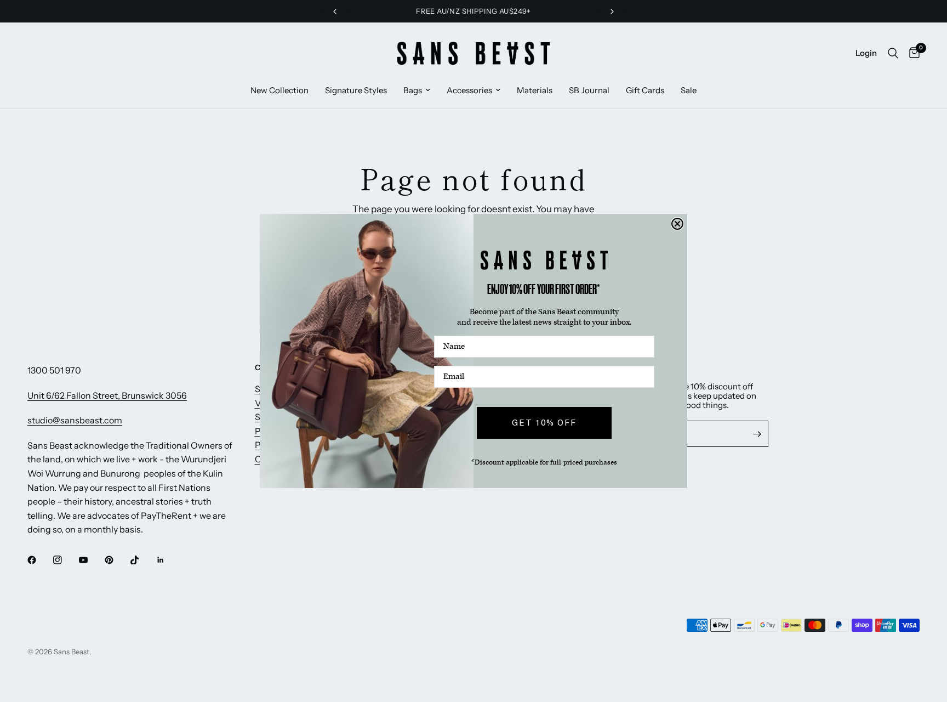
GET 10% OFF (544, 423)
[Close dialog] (677, 223)
